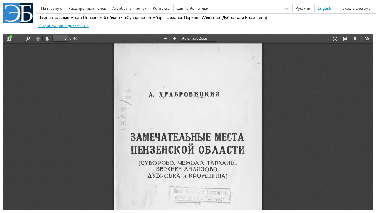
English (324, 8)
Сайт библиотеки (192, 8)
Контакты (161, 8)
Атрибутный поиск (129, 8)
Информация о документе (63, 25)
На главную (51, 8)
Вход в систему (356, 8)
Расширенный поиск (87, 8)
